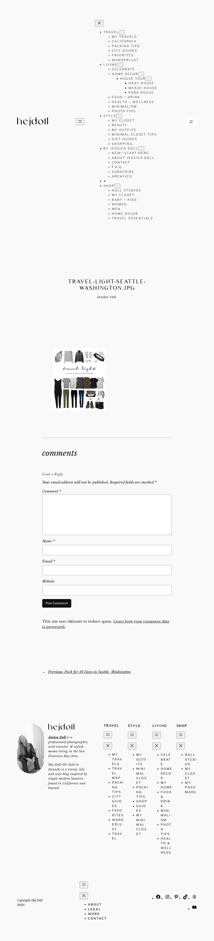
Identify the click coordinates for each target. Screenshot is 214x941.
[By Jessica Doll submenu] (141, 148)
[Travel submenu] (122, 32)
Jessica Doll (57, 737)
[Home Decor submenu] (141, 74)
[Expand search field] (191, 121)
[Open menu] (80, 121)
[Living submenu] (120, 65)
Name (48, 541)
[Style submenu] (119, 116)
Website (48, 581)
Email (48, 561)
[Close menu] (99, 23)
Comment (51, 491)
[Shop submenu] (117, 186)
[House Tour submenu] (149, 79)
